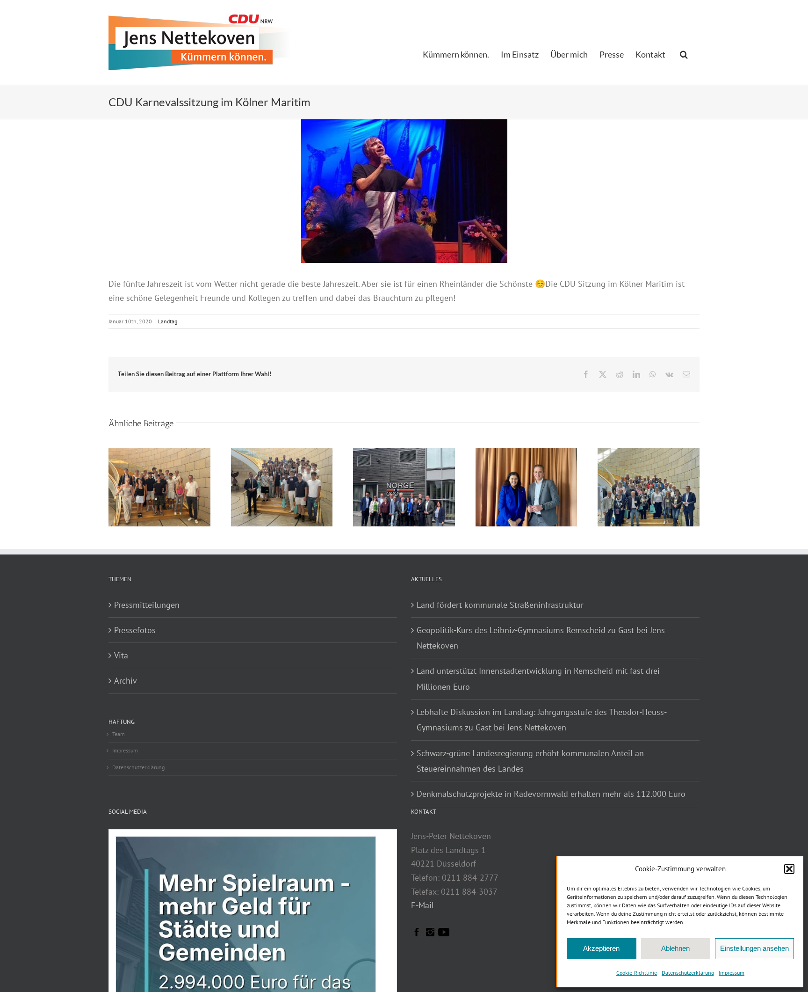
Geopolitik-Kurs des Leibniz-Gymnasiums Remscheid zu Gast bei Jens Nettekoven (541, 638)
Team (118, 733)
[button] (789, 869)
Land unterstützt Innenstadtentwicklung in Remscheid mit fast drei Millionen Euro (538, 678)
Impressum (731, 972)
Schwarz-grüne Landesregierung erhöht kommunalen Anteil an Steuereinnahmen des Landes (530, 761)
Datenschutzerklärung (688, 972)
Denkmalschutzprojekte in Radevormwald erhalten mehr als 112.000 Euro (551, 793)
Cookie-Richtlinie (636, 972)
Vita (121, 655)
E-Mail (422, 905)
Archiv (125, 680)
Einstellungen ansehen (754, 948)
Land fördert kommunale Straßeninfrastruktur (500, 604)
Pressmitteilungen (147, 604)
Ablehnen (675, 948)
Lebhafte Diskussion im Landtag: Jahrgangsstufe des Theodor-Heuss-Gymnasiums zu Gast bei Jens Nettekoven (542, 720)
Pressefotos (135, 630)
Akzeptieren (601, 948)
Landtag (167, 321)
